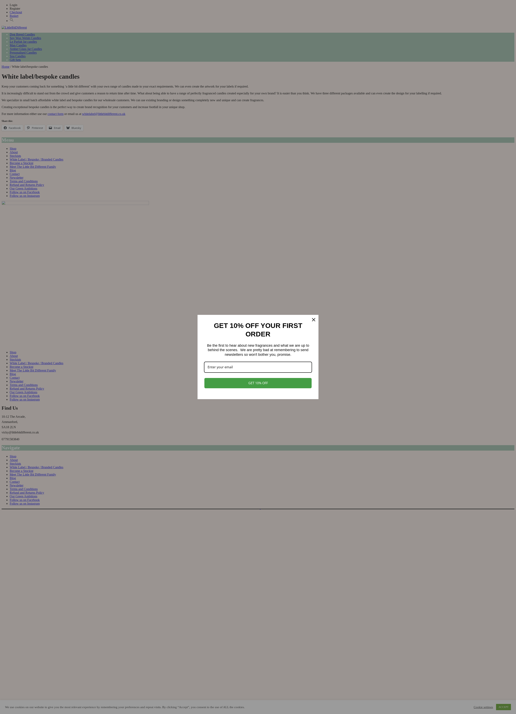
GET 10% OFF (258, 383)
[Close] (313, 320)
